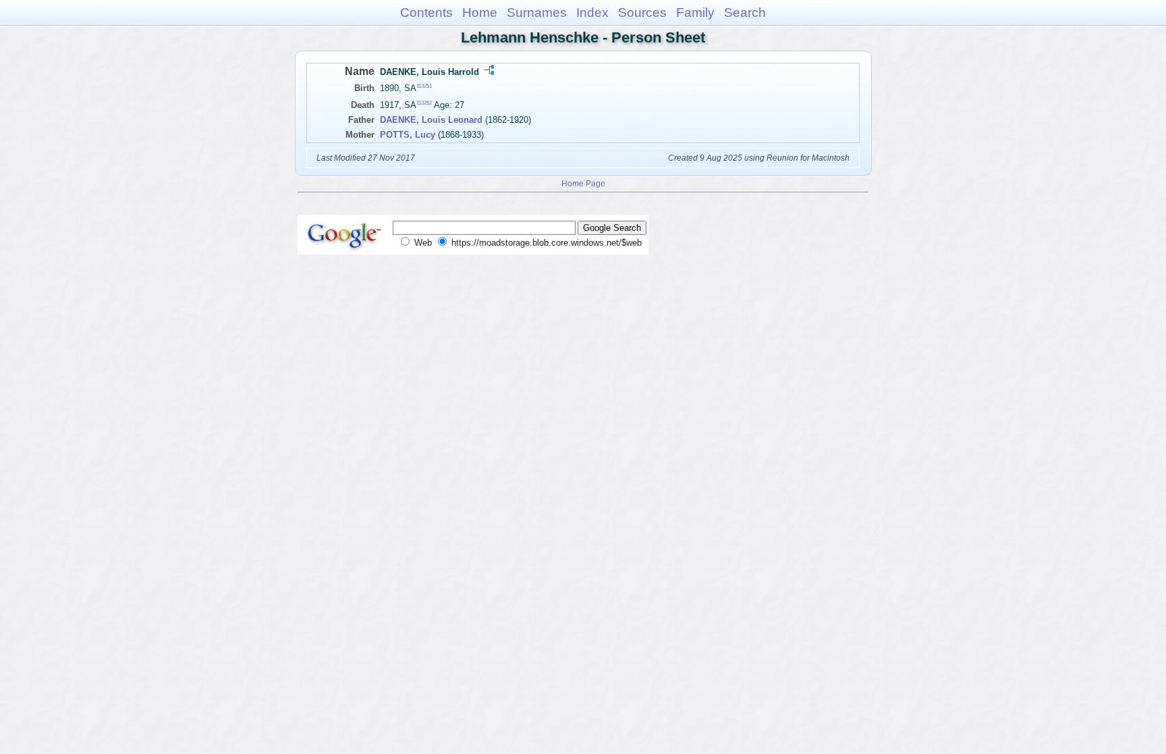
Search (745, 12)
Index (592, 12)
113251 (424, 86)
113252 (424, 103)
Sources (642, 12)
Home (479, 12)
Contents (426, 12)
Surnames (537, 12)
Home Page (583, 183)
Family (695, 12)
